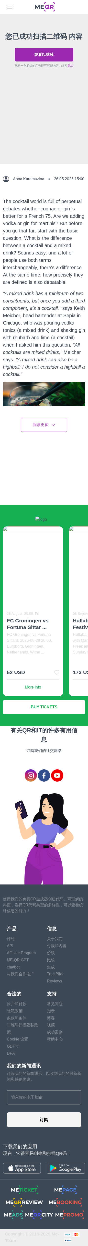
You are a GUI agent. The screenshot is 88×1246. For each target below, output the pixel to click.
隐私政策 (14, 1011)
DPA (11, 1053)
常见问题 (55, 1004)
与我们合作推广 (20, 974)
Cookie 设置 (17, 1039)
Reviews (54, 981)
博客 (51, 1018)
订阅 (44, 1119)
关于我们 (55, 939)
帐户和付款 (16, 1004)
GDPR (12, 1046)
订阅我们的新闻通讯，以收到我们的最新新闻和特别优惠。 (44, 1076)
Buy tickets (44, 707)
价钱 (51, 953)
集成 (51, 967)
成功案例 (55, 1032)
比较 (51, 960)
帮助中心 (55, 1039)
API (10, 946)
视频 (51, 1025)
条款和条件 (16, 1018)
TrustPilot (55, 974)
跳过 (71, 65)
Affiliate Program (21, 953)
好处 (11, 939)
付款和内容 (56, 946)
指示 (51, 1011)
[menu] (9, 7)
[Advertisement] (44, 127)
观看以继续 (44, 54)
